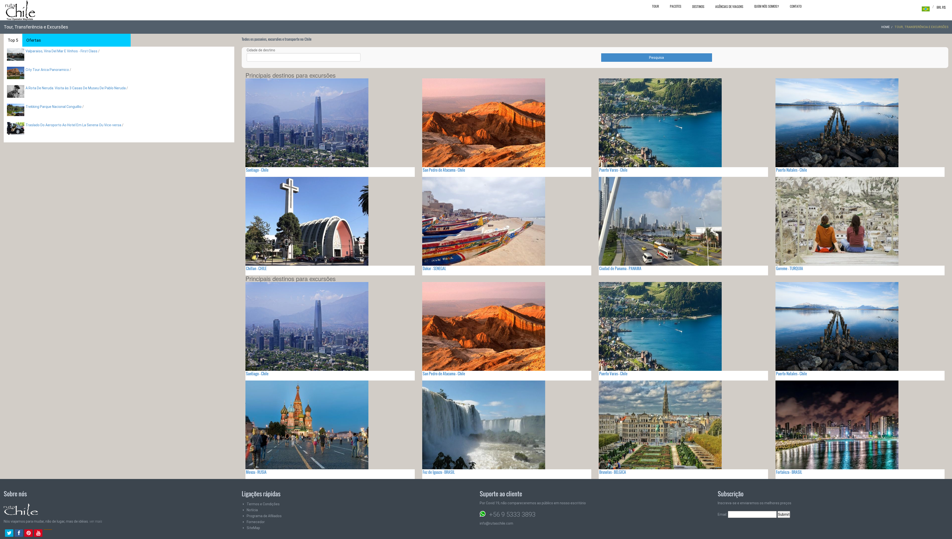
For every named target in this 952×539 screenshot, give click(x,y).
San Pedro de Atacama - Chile (444, 170)
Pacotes (675, 6)
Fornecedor (256, 522)
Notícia (252, 510)
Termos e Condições (263, 504)
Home (885, 27)
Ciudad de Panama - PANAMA (620, 268)
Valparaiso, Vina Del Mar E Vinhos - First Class (61, 51)
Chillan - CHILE (256, 268)
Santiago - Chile (257, 170)
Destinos (698, 6)
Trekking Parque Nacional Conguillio (54, 107)
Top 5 (13, 40)
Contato (796, 6)
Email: (723, 514)
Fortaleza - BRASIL (789, 472)
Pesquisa (656, 58)
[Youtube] (38, 533)
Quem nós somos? (766, 6)
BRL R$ (941, 7)
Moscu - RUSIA (256, 472)
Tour (655, 6)
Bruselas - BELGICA (612, 472)
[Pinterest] (28, 533)
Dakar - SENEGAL (434, 268)
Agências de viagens (729, 6)
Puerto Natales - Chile (791, 170)
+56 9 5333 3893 (512, 514)
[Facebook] (19, 533)
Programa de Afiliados (264, 516)
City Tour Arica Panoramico (47, 70)
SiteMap (253, 528)
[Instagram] (48, 533)
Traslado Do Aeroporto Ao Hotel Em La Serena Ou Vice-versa (73, 125)
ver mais (95, 521)
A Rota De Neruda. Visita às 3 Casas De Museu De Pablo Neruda (76, 88)
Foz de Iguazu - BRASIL (439, 472)
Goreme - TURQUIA (789, 268)
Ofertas (33, 40)
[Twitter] (9, 533)
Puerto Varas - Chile (613, 170)
